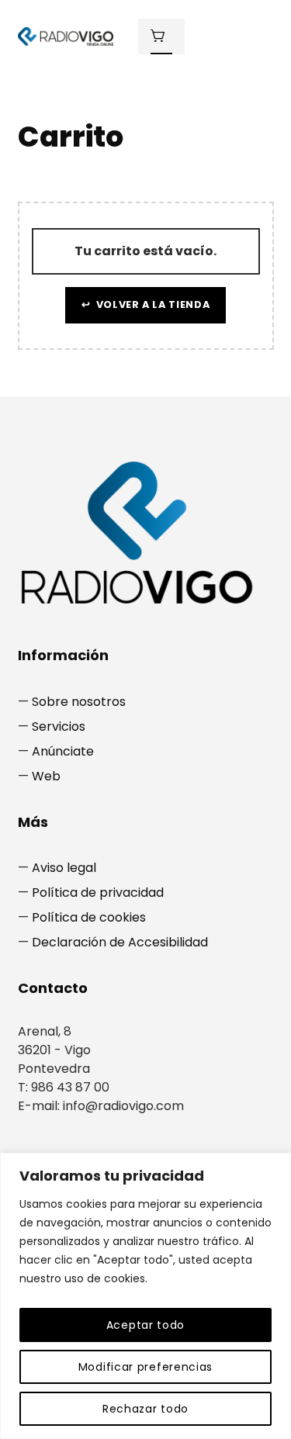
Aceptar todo (145, 1325)
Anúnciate (63, 751)
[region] (145, 1296)
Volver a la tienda (151, 304)
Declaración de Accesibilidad (120, 942)
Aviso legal (64, 868)
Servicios (58, 726)
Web (46, 776)
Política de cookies (89, 917)
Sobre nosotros (79, 702)
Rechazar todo (145, 1409)
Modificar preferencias (145, 1367)
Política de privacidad (98, 892)
